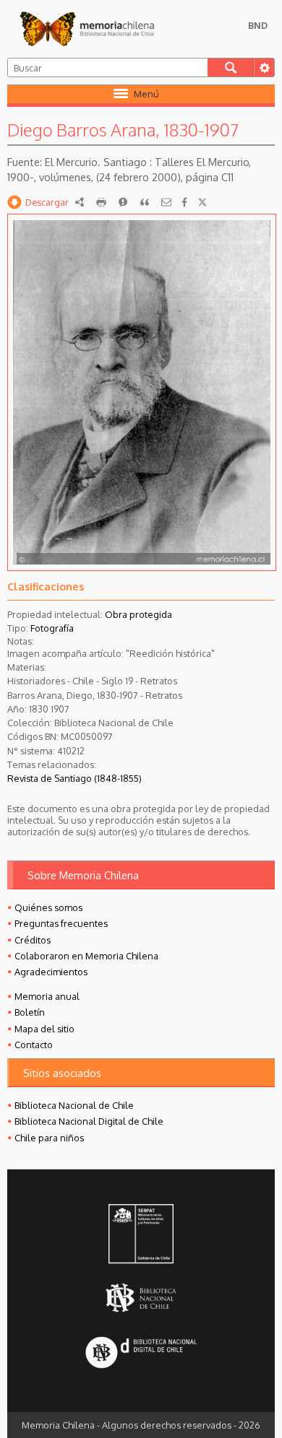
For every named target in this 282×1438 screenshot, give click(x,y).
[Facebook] (184, 202)
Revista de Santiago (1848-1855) (74, 778)
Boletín (29, 1012)
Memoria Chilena (86, 29)
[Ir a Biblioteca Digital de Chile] (141, 1354)
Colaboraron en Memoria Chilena (86, 956)
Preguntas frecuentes (61, 923)
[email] (166, 202)
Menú (146, 94)
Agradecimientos (50, 971)
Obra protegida (138, 614)
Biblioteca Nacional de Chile (74, 1105)
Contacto (33, 1044)
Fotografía (52, 628)
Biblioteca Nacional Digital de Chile (88, 1121)
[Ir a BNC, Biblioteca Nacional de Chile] (141, 1297)
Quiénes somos (48, 907)
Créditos (32, 940)
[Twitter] (202, 202)
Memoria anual (47, 996)
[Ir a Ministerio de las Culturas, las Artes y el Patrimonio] (141, 1235)
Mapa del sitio (44, 1028)
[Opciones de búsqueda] (264, 67)
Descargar (47, 202)
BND (258, 25)
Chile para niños (49, 1137)
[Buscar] (231, 67)
